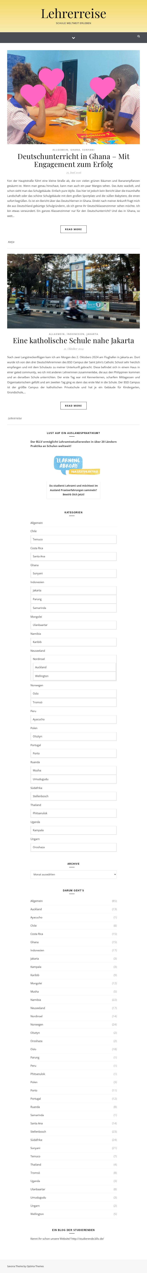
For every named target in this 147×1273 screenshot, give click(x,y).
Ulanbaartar (40, 625)
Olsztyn (37, 736)
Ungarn (35, 839)
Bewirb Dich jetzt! (73, 494)
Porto (36, 753)
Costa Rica (36, 548)
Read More (73, 229)
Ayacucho (39, 719)
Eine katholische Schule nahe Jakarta (73, 340)
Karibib (37, 642)
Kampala (38, 830)
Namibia (35, 633)
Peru (33, 711)
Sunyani (88, 149)
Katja (11, 242)
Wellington (41, 676)
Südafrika (36, 788)
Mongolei (36, 616)
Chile (33, 531)
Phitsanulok (40, 813)
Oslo (36, 693)
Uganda (35, 822)
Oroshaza (39, 847)
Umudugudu (40, 779)
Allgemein (60, 149)
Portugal (35, 745)
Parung (37, 599)
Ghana (75, 149)
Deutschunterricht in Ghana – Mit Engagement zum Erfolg (73, 160)
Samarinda (39, 608)
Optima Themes (35, 1266)
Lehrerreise (73, 13)
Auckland (40, 667)
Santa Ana (39, 556)
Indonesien (75, 334)
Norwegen (36, 685)
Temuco (38, 539)
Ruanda (35, 762)
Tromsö (37, 702)
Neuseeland (37, 650)
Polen (33, 728)
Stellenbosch (40, 796)
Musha (37, 770)
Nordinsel (39, 659)
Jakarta (92, 334)
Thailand (35, 805)
